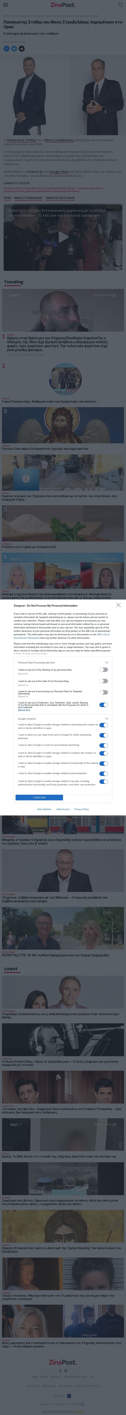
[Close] (119, 606)
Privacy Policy (81, 809)
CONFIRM (39, 797)
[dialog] (63, 707)
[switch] (103, 669)
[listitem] (63, 662)
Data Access (63, 809)
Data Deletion (44, 809)
